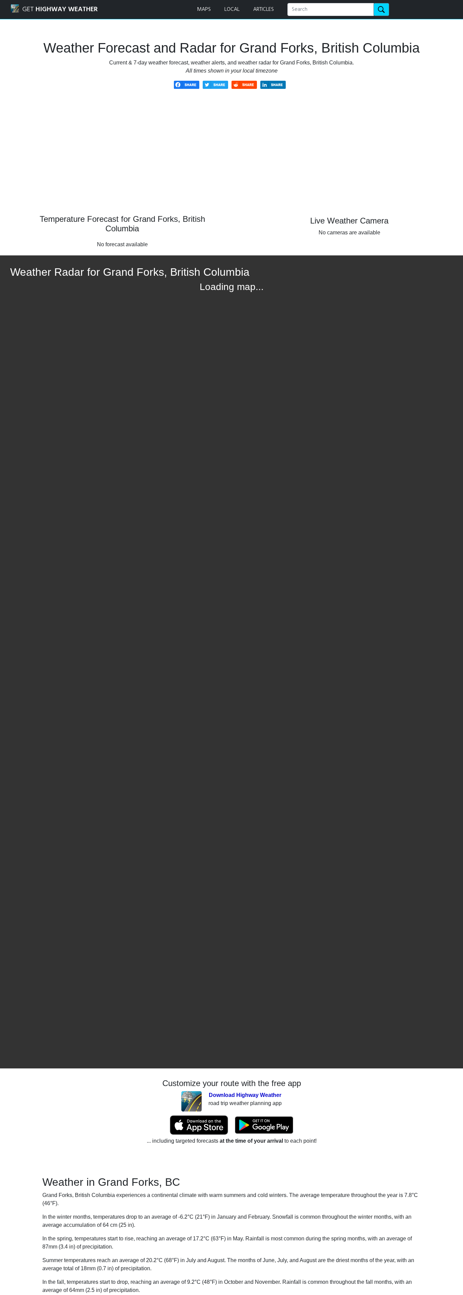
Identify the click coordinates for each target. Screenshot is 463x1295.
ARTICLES (263, 9)
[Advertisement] (231, 156)
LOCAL (232, 9)
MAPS (204, 9)
